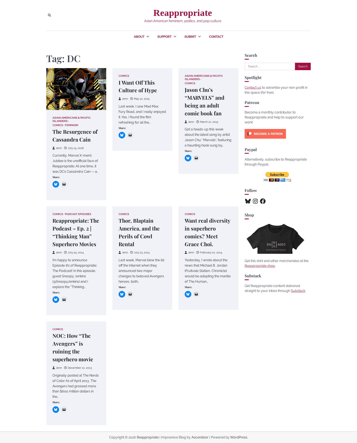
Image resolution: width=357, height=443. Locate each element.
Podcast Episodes (78, 214)
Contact (216, 37)
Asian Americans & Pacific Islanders (71, 119)
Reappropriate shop (260, 266)
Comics (57, 125)
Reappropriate (182, 13)
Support (164, 37)
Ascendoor (200, 437)
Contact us (253, 88)
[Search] (49, 15)
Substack (298, 291)
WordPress (238, 437)
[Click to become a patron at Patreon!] (265, 140)
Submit (190, 37)
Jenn (59, 148)
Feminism (71, 125)
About (139, 37)
